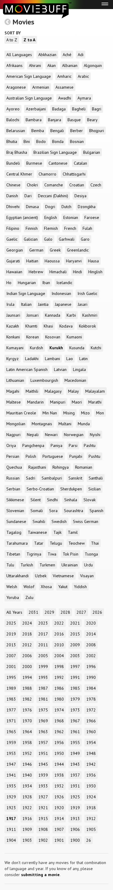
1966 (91, 721)
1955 (75, 742)
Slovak (89, 499)
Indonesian (61, 293)
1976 (27, 710)
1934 (27, 786)
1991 (75, 677)
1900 (75, 840)
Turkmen (47, 565)
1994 (27, 677)
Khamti (31, 326)
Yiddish (80, 586)
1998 (59, 666)
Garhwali (66, 239)
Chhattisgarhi (74, 174)
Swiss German (85, 521)
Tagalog (13, 532)
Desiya (80, 195)
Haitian (32, 261)
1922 (27, 807)
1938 (59, 775)
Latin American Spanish (27, 369)
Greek (55, 250)
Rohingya (60, 467)
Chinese (13, 185)
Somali (36, 510)
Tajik (57, 532)
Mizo (85, 413)
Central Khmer (19, 174)
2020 (91, 623)
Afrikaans (14, 65)
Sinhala (70, 499)
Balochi (12, 119)
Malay (73, 391)
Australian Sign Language (29, 98)
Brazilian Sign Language (55, 152)
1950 (59, 753)
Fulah (87, 228)
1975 (43, 710)
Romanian (83, 467)
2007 (11, 655)
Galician (31, 239)
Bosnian (77, 141)
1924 (91, 797)
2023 (43, 623)
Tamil (73, 532)
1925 (75, 797)
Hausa (93, 261)
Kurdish (36, 347)
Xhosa (46, 586)
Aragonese (16, 87)
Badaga (59, 109)
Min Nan (49, 413)
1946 (27, 764)
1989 (11, 688)
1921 (43, 807)
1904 (11, 840)
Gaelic (11, 239)
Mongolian (15, 423)
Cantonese (58, 163)
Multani (64, 423)
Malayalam (95, 391)
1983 (11, 699)
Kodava (66, 326)
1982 (27, 699)
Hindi (77, 271)
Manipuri (57, 402)
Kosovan (52, 337)
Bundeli (13, 163)
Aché (67, 54)
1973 (75, 710)
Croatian (76, 185)
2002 (91, 655)
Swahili (39, 521)
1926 (59, 797)
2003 (75, 655)
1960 (91, 731)
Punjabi (75, 456)
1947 (11, 764)
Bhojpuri (96, 130)
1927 (43, 797)
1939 (43, 775)
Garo (85, 239)
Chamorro (47, 174)
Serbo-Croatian (40, 489)
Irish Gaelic (87, 293)
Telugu (56, 543)
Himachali (58, 271)
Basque (74, 119)
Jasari (82, 304)
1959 (11, 742)
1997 (75, 666)
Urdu (88, 565)
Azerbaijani (36, 109)
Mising (69, 413)
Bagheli (79, 109)
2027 (81, 612)
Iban (46, 282)
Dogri (50, 206)
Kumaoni (74, 337)
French (70, 228)
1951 (43, 753)
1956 (59, 742)
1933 (43, 786)
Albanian (69, 65)
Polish (31, 456)
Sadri (30, 478)
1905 (91, 829)
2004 (59, 655)
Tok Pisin (70, 554)
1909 (27, 829)
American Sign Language (28, 76)
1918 (91, 807)
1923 (11, 807)
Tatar (38, 543)
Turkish (26, 565)
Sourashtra (73, 510)
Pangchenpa (33, 445)
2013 (11, 645)
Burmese (34, 163)
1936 (91, 775)
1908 (43, 829)
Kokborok (87, 326)
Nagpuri (13, 434)
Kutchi (96, 347)
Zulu (29, 597)
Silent (35, 499)
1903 (27, 840)
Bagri (96, 109)
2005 (43, 655)
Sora (53, 510)
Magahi (12, 391)
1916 (27, 818)
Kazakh (12, 326)
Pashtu (90, 445)
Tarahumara (17, 543)
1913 (75, 818)
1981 (43, 699)
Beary (92, 119)
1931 (75, 786)
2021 (75, 623)
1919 (75, 807)
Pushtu (94, 456)
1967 (75, 721)
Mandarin (35, 402)
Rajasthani (37, 467)
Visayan (87, 575)
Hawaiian (14, 271)
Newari (51, 434)
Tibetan (13, 554)
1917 (11, 818)
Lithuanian (15, 380)
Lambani (52, 358)
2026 (97, 612)
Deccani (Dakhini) (53, 195)
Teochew (76, 543)
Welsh (11, 586)
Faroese (91, 217)
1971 (11, 721)
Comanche (53, 185)
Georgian (14, 250)
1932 (59, 786)
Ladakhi (32, 358)
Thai (95, 543)
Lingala (79, 369)
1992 (59, 677)
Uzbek (40, 575)
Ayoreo (13, 109)
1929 (11, 797)
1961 (75, 731)
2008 (91, 645)
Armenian (40, 87)
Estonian (70, 217)
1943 (75, 764)
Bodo (41, 141)
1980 (59, 699)
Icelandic (64, 282)
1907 (59, 829)
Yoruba (12, 597)
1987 (43, 688)
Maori (77, 402)
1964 (27, 731)
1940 (27, 775)
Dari (28, 195)
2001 (11, 666)
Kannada (52, 315)
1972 (91, 710)
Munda (84, 423)
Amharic (64, 76)
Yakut (62, 586)
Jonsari (33, 315)
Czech (95, 185)
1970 (27, 721)
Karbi (71, 315)
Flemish (51, 228)
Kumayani (15, 347)
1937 (75, 775)
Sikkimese (15, 499)
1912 (91, 818)
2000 (27, 666)
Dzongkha (87, 206)
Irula (10, 304)
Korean (32, 337)
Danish (12, 195)
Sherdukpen (71, 489)
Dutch (66, 206)
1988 (27, 688)
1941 (11, 775)
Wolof (29, 586)
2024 (27, 623)
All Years (14, 612)
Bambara (34, 119)
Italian (26, 304)
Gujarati (13, 261)
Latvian (60, 369)
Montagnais (42, 423)
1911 (11, 829)
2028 (65, 612)
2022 (59, 623)
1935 (11, 786)
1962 (59, 731)
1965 (11, 731)
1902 (43, 840)
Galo (48, 239)
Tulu (10, 565)
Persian (12, 456)
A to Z (11, 40)
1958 (27, 742)
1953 (11, 753)
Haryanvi (74, 261)
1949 (75, 753)
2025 (11, 623)
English (50, 217)
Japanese (63, 304)
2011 (43, 645)
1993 (43, 677)
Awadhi (64, 98)
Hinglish (95, 271)
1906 (75, 829)
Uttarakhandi (17, 575)
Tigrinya (34, 554)
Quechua (14, 467)
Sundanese (16, 521)
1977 (11, 710)
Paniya (56, 445)
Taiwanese (37, 532)
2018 (27, 634)
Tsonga (91, 554)
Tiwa (52, 554)
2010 (59, 645)
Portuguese (52, 456)
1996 (91, 666)
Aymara (84, 98)
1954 (91, 742)
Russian (13, 478)
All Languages (19, 54)
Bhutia (11, 141)
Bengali (57, 130)
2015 (75, 634)
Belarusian (15, 130)
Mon (100, 413)
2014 (91, 634)
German (36, 250)
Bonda (58, 141)
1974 (59, 710)
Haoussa (52, 261)
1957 (43, 742)
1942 (91, 764)
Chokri (32, 185)
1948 (91, 753)
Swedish (59, 521)
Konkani (13, 337)
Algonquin (93, 65)
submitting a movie (40, 874)
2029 (49, 612)
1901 (59, 840)
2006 (27, 655)
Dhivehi (13, 206)
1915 (43, 818)
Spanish (96, 510)
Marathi (95, 402)
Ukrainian (69, 565)
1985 (75, 688)
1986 (59, 688)
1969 (43, 721)
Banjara (54, 119)
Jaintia (43, 304)
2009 (75, 645)
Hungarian (27, 282)
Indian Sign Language (25, 293)
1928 (27, 797)
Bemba (37, 130)
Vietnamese (63, 575)
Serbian (13, 489)
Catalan (80, 163)
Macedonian (75, 380)
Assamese (64, 87)
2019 (11, 634)
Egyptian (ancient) (22, 217)
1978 (91, 699)
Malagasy (53, 391)
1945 (43, 764)
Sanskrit (75, 478)
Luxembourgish (44, 380)
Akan (51, 65)
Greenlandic (78, 250)
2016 (59, 634)
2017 (43, 634)
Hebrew (36, 271)
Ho (8, 282)
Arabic (83, 76)
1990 (91, 677)
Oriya (11, 445)
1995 (11, 677)
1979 (75, 699)
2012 (27, 645)
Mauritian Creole (21, 413)
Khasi (48, 326)
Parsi (73, 445)
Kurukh (56, 347)
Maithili (32, 391)
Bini (27, 141)
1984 (91, 688)
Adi (80, 54)
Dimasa (32, 206)
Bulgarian (91, 152)
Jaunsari (13, 315)
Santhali (96, 478)
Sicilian (94, 489)
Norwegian (73, 434)
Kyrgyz (12, 358)
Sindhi (52, 499)
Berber (76, 130)
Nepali (33, 434)
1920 (59, 807)
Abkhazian (47, 54)
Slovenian (15, 510)
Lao (69, 358)
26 (88, 840)
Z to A (29, 40)
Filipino (12, 228)
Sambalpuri (52, 478)
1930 (91, 786)
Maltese (13, 402)
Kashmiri (89, 315)
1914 (59, 818)
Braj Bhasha (16, 152)
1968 (59, 721)
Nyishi (95, 434)
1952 (27, 753)
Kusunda (76, 347)
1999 (43, 666)
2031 (33, 612)
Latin (83, 358)
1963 (43, 731)
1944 (59, 764)
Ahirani (35, 65)
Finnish (32, 228)
